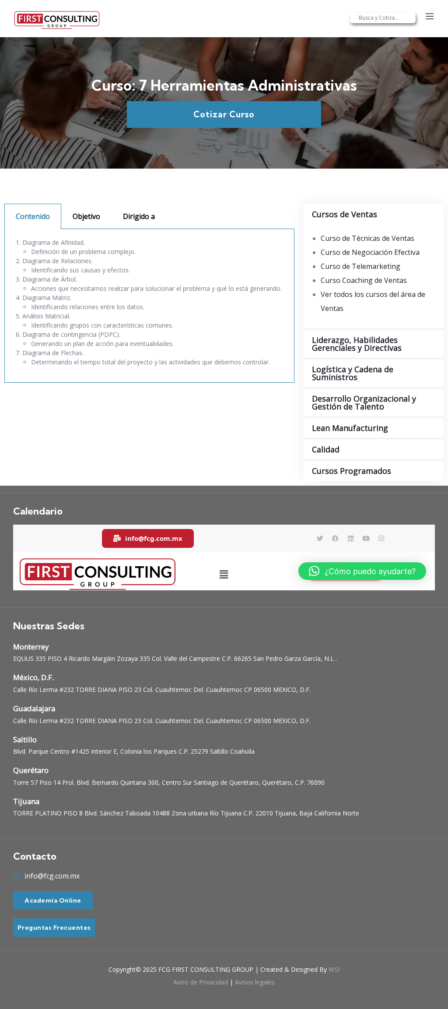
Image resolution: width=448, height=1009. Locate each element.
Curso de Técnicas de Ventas (367, 238)
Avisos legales (255, 982)
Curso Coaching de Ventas (364, 280)
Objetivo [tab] (86, 216)
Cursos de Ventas (344, 214)
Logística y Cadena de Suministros (352, 373)
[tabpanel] (149, 306)
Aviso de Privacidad (200, 982)
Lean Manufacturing (350, 428)
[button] (373, 214)
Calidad (326, 449)
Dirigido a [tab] (139, 216)
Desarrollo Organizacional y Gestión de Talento (364, 402)
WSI (334, 969)
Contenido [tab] (33, 216)
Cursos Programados (351, 471)
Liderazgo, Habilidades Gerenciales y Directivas (357, 344)
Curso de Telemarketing (360, 266)
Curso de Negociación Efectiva (370, 252)
